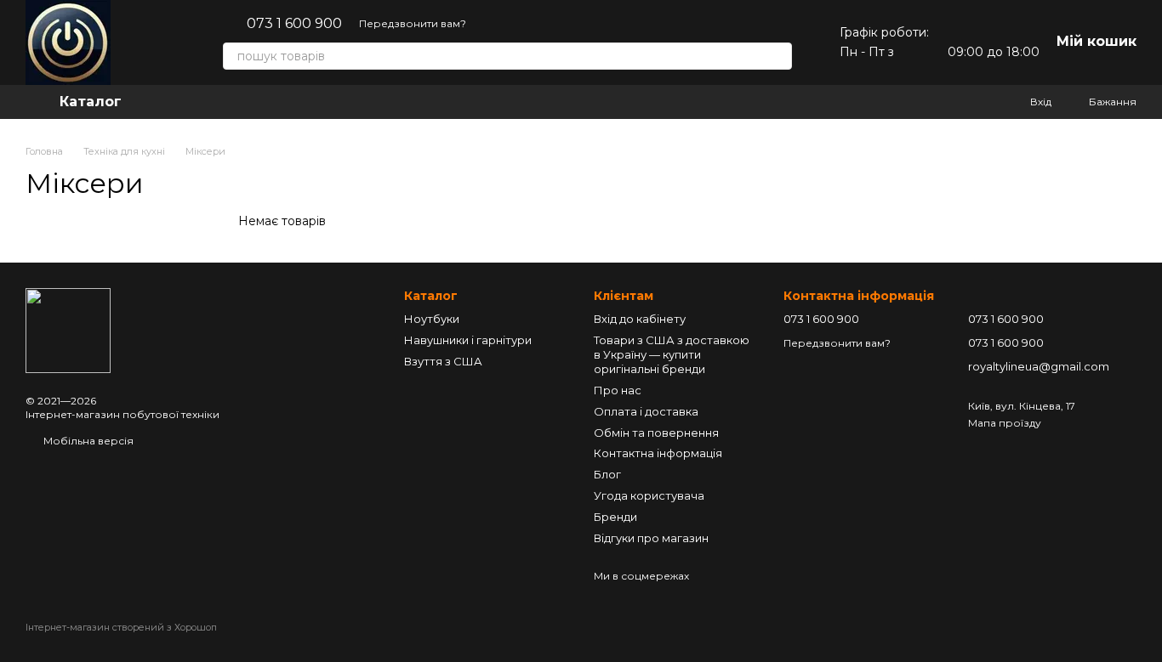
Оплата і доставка (646, 411)
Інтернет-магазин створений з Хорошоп (121, 627)
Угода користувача (649, 495)
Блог (607, 474)
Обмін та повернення (656, 432)
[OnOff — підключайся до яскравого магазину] (68, 329)
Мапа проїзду (1004, 422)
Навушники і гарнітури (468, 340)
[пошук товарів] (778, 56)
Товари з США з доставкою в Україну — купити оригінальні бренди (671, 354)
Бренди (615, 516)
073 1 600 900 (294, 24)
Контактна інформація (658, 453)
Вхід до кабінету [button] (640, 318)
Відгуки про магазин (651, 538)
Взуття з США (443, 361)
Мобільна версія (87, 440)
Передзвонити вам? (412, 23)
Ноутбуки (431, 318)
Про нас (617, 390)
